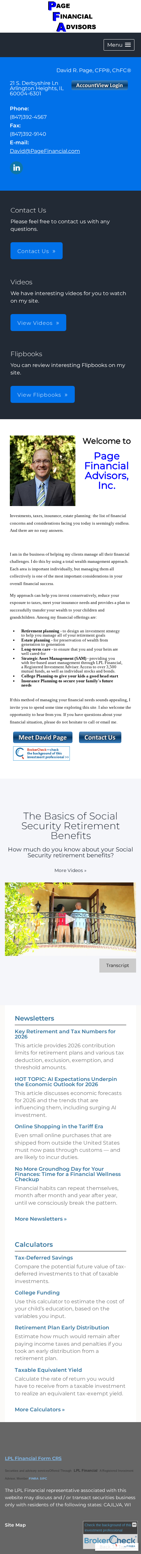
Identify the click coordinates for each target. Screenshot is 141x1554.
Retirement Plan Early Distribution (62, 1327)
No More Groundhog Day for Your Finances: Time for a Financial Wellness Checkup (68, 1174)
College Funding (37, 1293)
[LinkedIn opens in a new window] (16, 168)
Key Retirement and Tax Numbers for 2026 (65, 1034)
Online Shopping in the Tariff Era (59, 1126)
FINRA (34, 1478)
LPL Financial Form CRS (33, 1458)
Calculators (34, 1244)
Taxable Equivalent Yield (48, 1370)
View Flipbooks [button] (39, 395)
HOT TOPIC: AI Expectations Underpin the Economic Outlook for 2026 (66, 1081)
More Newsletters (41, 1219)
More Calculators (40, 1409)
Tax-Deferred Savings (44, 1258)
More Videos (70, 870)
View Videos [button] (35, 323)
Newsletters (34, 1018)
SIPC (43, 1478)
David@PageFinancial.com (45, 151)
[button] (119, 45)
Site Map (15, 1525)
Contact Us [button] (33, 251)
